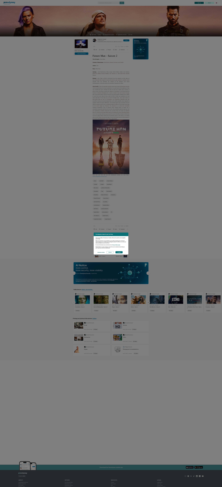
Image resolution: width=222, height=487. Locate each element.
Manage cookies (101, 252)
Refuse (110, 252)
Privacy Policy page (116, 244)
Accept (119, 252)
